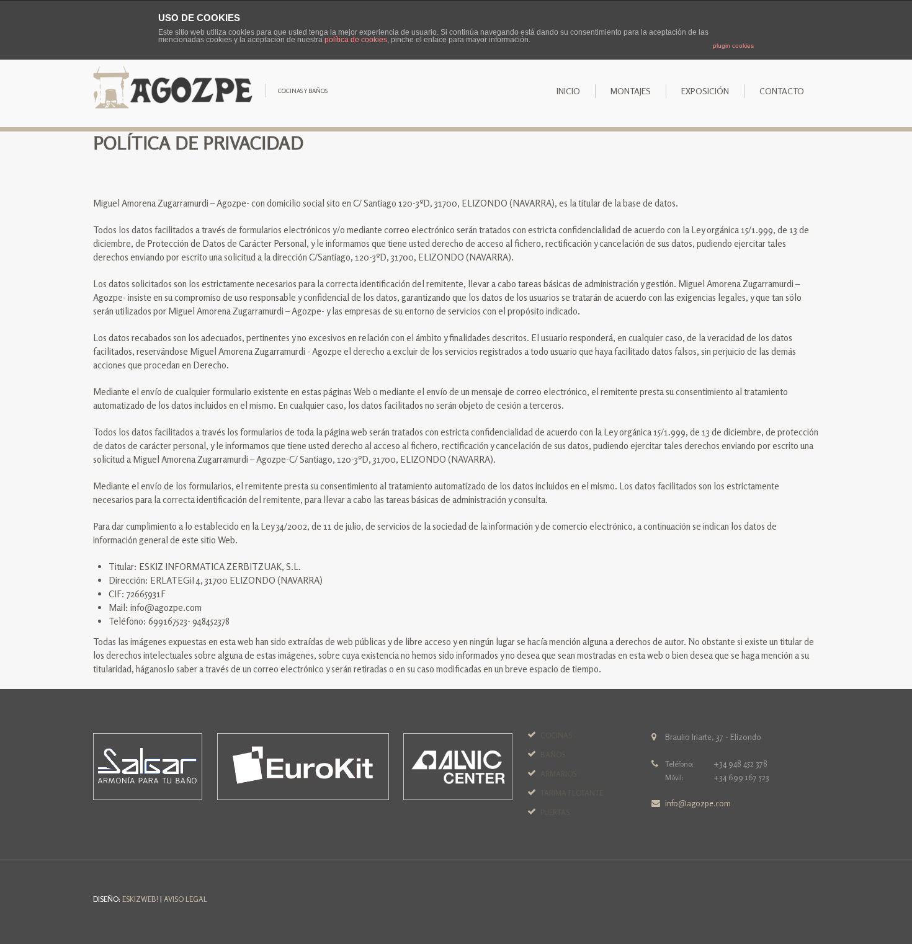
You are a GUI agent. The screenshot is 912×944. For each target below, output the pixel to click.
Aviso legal (185, 899)
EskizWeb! (140, 899)
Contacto (781, 91)
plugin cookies (733, 45)
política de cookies (355, 39)
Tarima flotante (571, 793)
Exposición (705, 91)
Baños (552, 754)
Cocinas (556, 735)
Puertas (555, 812)
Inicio (568, 91)
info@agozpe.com (698, 803)
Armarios (558, 773)
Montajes (630, 91)
